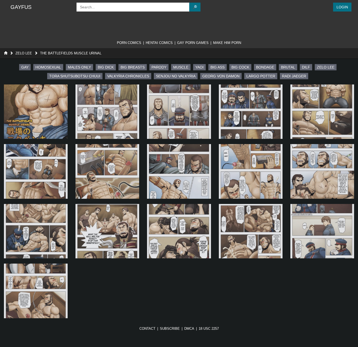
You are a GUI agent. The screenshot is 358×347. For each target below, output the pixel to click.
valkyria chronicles (128, 76)
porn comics (129, 43)
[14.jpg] (322, 231)
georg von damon (221, 76)
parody (158, 67)
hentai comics (159, 43)
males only (79, 67)
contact (147, 329)
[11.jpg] (107, 231)
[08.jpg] (251, 171)
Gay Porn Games (193, 43)
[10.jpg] (36, 231)
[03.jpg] (251, 111)
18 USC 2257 (209, 329)
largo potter (260, 76)
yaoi (199, 67)
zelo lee (325, 67)
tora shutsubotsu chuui (74, 76)
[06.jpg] (107, 171)
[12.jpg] (179, 231)
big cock (240, 67)
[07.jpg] (179, 171)
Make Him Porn (227, 43)
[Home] (6, 53)
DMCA (189, 329)
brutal (288, 67)
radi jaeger (294, 76)
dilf (306, 67)
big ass (217, 67)
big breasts (133, 67)
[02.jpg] (179, 111)
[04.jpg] (322, 111)
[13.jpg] (251, 231)
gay (25, 67)
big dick (106, 67)
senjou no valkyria (176, 76)
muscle (180, 67)
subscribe (170, 329)
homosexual (48, 67)
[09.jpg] (322, 171)
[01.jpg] (107, 111)
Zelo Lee (23, 53)
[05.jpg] (36, 171)
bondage (265, 67)
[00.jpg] (36, 111)
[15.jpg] (36, 291)
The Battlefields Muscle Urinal (70, 53)
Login (342, 7)
